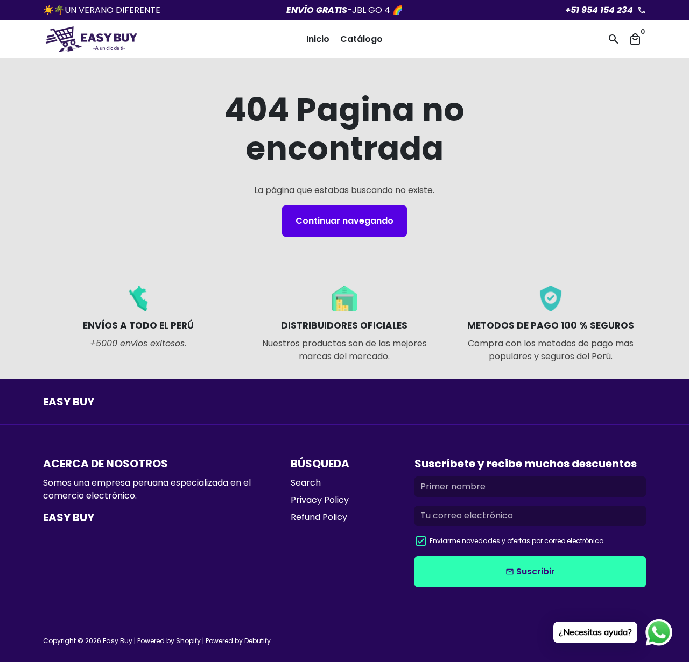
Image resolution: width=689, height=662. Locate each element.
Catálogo (361, 39)
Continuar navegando (344, 221)
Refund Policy (319, 517)
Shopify (188, 640)
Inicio (317, 39)
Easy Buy (117, 640)
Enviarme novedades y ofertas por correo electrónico (516, 540)
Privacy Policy (320, 500)
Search (306, 482)
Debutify (257, 640)
